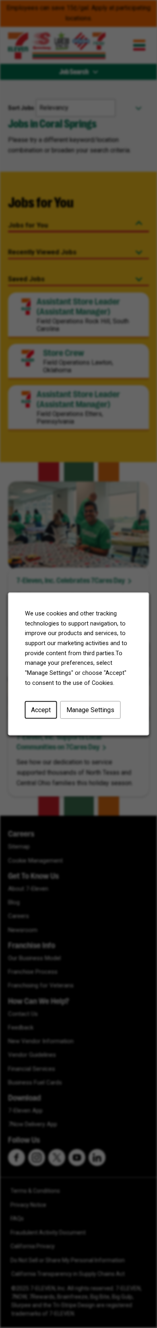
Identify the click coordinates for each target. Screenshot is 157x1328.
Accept (41, 710)
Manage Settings (90, 710)
